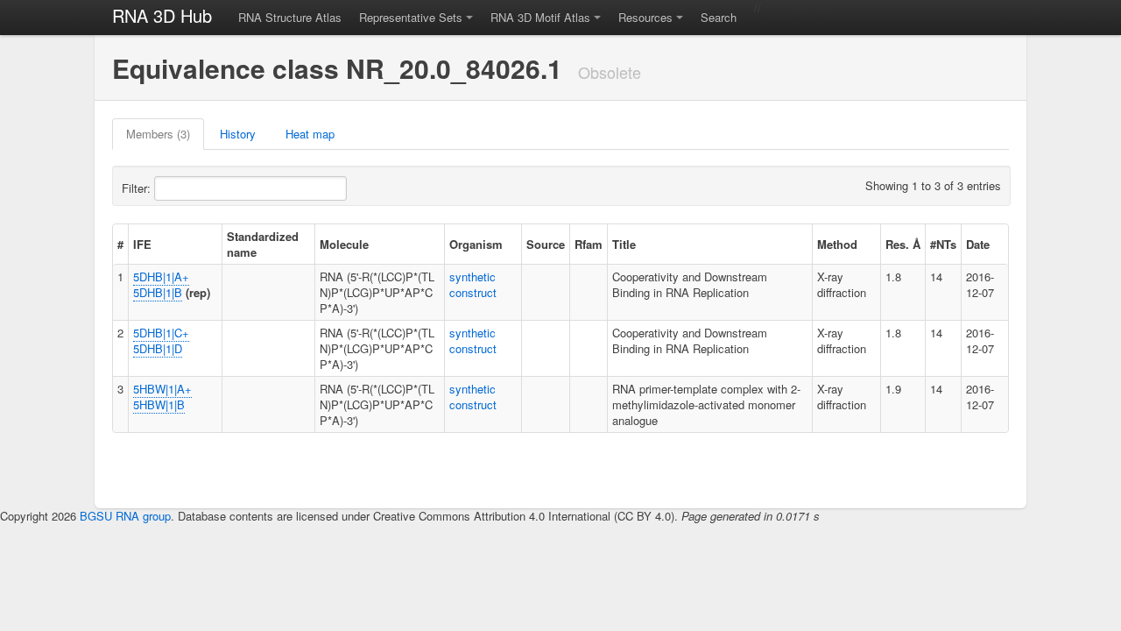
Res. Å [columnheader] (902, 244)
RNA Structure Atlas (290, 17)
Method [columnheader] (837, 244)
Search (719, 17)
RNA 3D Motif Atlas (540, 17)
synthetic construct (473, 284)
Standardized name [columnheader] (263, 244)
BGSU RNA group (125, 515)
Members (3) (158, 133)
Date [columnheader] (978, 244)
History (238, 133)
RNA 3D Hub (162, 15)
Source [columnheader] (545, 244)
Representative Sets (410, 17)
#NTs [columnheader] (943, 244)
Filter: (138, 188)
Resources (645, 17)
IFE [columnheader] (142, 244)
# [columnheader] (120, 244)
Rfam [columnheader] (589, 244)
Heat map (310, 133)
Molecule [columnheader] (344, 244)
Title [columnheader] (624, 244)
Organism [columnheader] (476, 244)
